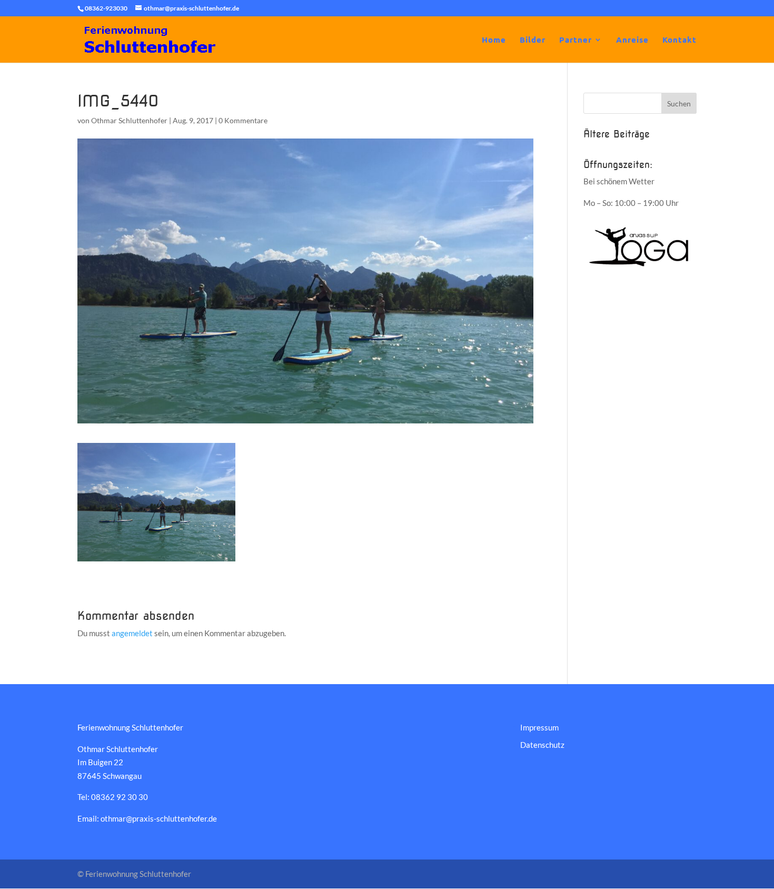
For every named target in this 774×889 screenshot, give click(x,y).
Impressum (539, 727)
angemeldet (132, 633)
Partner (575, 40)
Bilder (532, 40)
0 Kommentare (243, 120)
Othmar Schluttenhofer (129, 120)
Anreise (632, 40)
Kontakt (679, 40)
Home (494, 40)
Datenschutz (542, 744)
